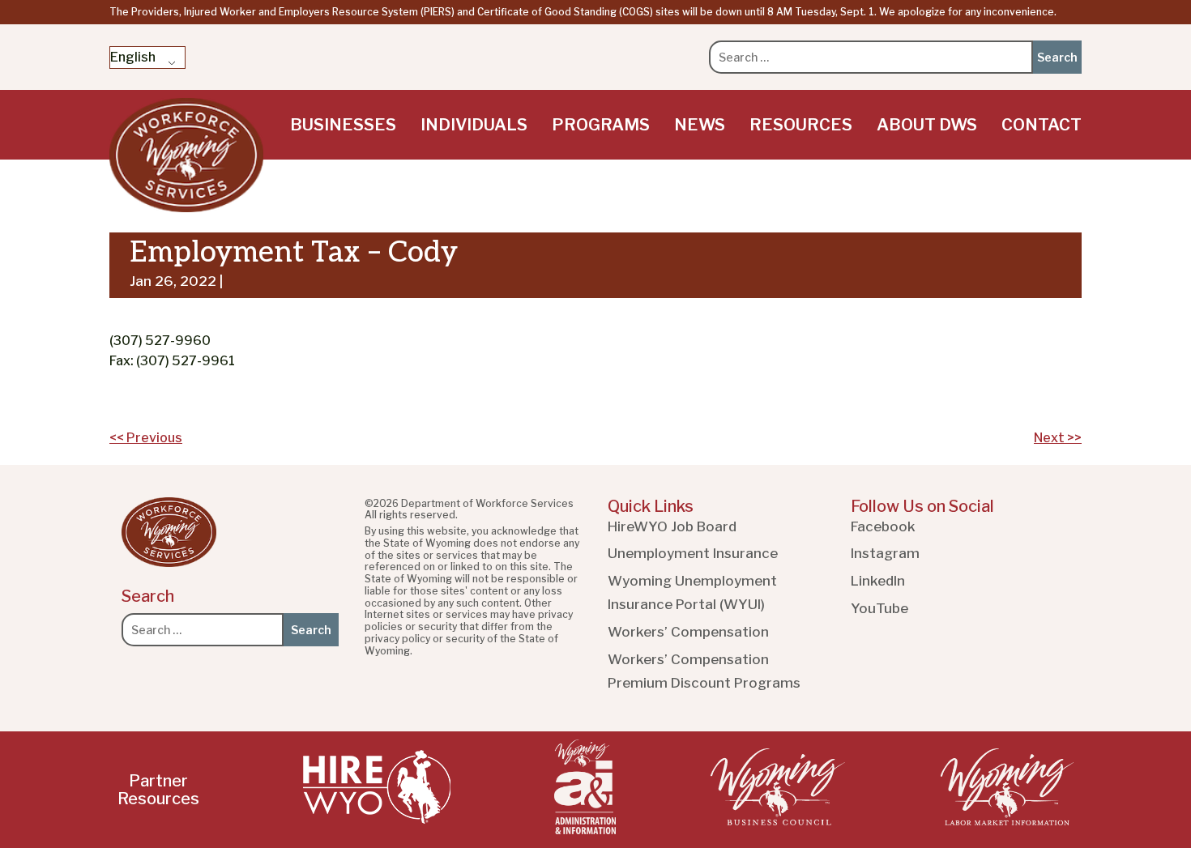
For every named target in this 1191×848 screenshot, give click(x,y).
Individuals (473, 124)
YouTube (879, 608)
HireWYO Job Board (672, 526)
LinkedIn (878, 581)
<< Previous (145, 437)
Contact (1041, 124)
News (699, 124)
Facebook (883, 526)
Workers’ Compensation (688, 632)
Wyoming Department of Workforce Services (186, 155)
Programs (601, 124)
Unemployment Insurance (693, 553)
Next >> (1058, 437)
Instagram (885, 553)
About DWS (927, 124)
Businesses (343, 124)
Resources (800, 124)
